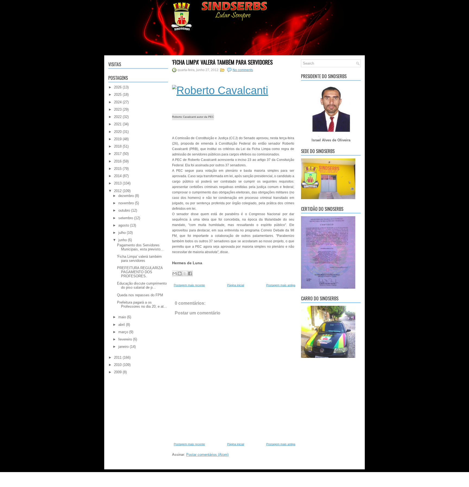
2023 (118, 109)
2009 (118, 372)
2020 (118, 132)
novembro (126, 203)
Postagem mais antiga (280, 285)
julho (122, 233)
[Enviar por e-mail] (174, 273)
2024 (118, 102)
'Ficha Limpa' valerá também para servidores (139, 258)
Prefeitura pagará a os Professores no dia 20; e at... (142, 304)
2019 (118, 139)
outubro (124, 210)
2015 (118, 169)
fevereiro (125, 339)
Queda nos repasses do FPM (140, 295)
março (123, 332)
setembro (125, 218)
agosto (123, 225)
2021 (118, 124)
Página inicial (235, 285)
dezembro (126, 196)
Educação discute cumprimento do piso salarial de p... (142, 285)
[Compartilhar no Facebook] (190, 273)
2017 (118, 154)
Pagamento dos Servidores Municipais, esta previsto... (140, 247)
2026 (118, 87)
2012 (118, 191)
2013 (118, 183)
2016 (118, 161)
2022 (118, 117)
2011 (118, 357)
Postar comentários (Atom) (207, 455)
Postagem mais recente (189, 285)
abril (121, 325)
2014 (118, 176)
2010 (118, 365)
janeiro (123, 347)
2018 (118, 146)
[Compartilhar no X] (185, 273)
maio (122, 317)
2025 (118, 95)
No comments (243, 70)
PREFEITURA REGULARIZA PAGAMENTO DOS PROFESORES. (140, 272)
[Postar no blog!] (179, 273)
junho (122, 240)
